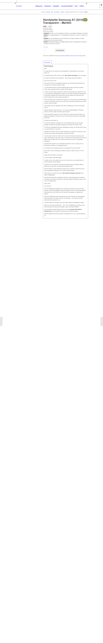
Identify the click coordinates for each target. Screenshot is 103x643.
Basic (84, 55)
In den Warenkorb (60, 50)
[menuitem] (38, 6)
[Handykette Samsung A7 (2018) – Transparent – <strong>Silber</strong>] (1, 321)
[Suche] (86, 6)
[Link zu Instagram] (18, 1)
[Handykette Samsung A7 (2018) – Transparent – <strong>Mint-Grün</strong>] (102, 321)
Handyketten (67, 55)
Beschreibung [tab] (47, 62)
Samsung (63, 55)
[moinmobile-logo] (18, 6)
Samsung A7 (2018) (74, 55)
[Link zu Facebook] (15, 1)
